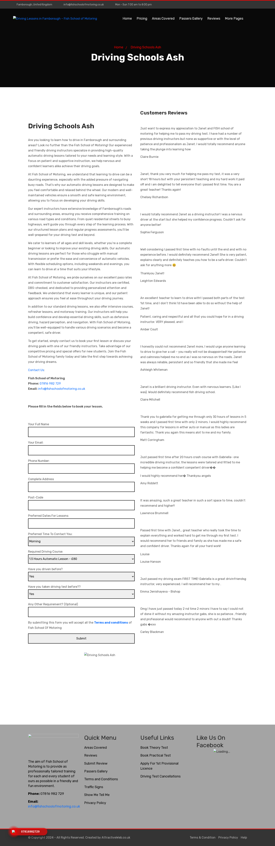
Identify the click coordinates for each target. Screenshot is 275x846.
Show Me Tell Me (97, 795)
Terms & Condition (203, 837)
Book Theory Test (154, 748)
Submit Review (95, 763)
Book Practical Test (155, 755)
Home (127, 18)
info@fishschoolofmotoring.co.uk (84, 4)
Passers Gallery (191, 18)
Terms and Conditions (101, 779)
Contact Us (36, 370)
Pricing (142, 18)
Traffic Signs (93, 787)
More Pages (234, 18)
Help (244, 837)
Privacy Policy (95, 803)
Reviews (213, 18)
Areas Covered (163, 18)
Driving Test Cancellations (160, 776)
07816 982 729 (50, 383)
